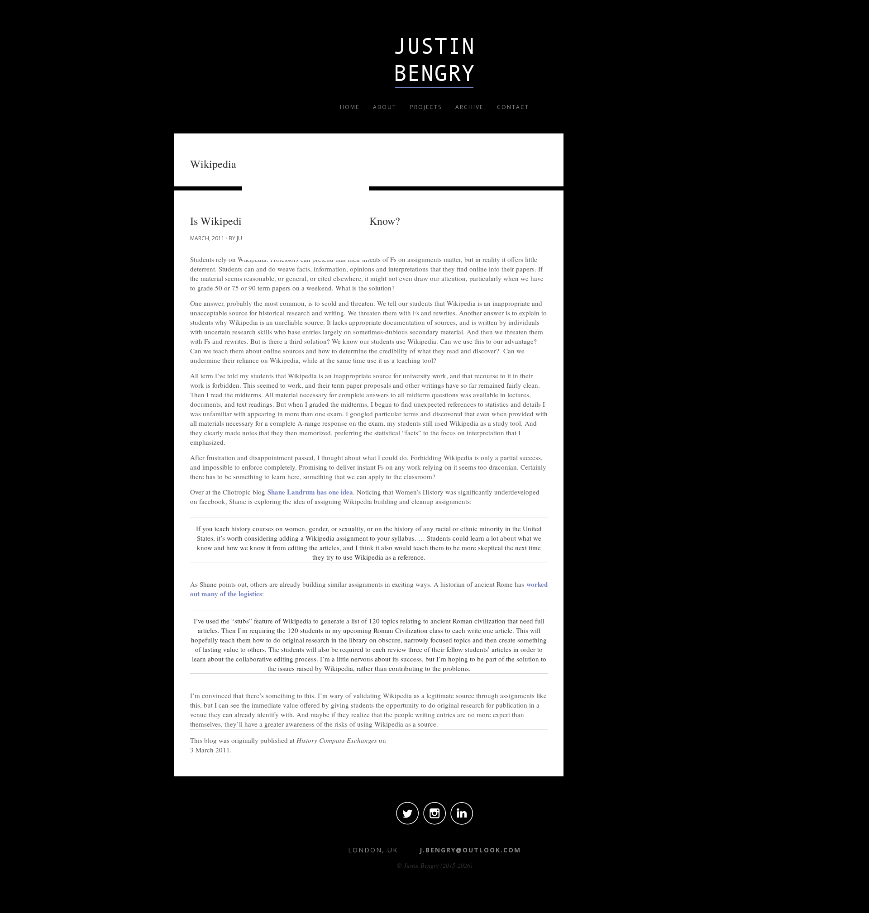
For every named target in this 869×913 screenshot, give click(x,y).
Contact (513, 107)
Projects (426, 107)
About (384, 107)
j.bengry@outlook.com (470, 850)
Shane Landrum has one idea (310, 492)
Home (349, 107)
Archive (469, 107)
